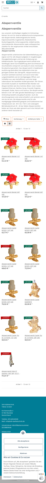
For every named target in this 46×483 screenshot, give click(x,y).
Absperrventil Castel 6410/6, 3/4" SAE (9, 301)
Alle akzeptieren (23, 441)
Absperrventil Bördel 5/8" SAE (34, 193)
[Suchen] (41, 8)
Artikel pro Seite (34, 119)
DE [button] (32, 2)
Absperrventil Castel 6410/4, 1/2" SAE (9, 265)
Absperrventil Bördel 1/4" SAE (34, 157)
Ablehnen (23, 453)
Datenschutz (17, 477)
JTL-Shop (26, 480)
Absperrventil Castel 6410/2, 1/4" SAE (9, 229)
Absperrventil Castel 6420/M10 (32, 301)
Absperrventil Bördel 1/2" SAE (11, 157)
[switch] (41, 478)
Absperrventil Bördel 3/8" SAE (11, 193)
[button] (38, 2)
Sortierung (18, 119)
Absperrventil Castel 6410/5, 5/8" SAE (32, 265)
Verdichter (6, 432)
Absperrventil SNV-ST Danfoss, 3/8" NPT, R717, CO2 (10, 372)
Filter (7, 119)
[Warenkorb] (42, 2)
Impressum (7, 477)
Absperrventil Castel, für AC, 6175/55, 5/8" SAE (33, 336)
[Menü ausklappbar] (3, 1)
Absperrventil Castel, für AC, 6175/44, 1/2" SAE (10, 336)
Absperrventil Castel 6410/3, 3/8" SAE (32, 229)
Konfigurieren (23, 447)
